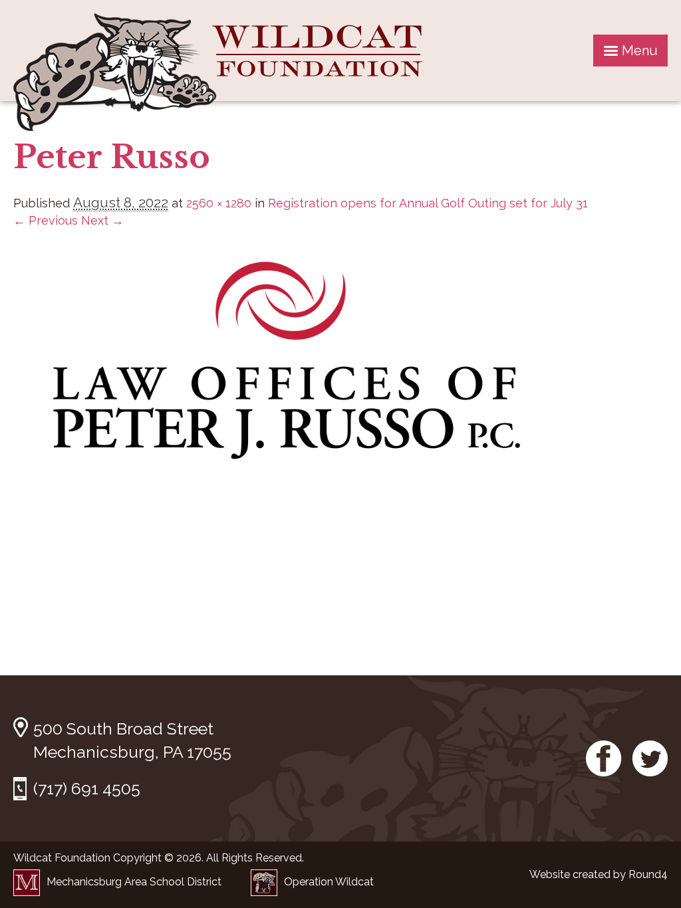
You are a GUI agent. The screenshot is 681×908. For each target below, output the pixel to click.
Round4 (648, 874)
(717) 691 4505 (86, 788)
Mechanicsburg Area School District (134, 881)
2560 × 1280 (218, 203)
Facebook (604, 758)
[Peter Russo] (279, 491)
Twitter (650, 758)
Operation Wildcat (329, 881)
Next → (102, 220)
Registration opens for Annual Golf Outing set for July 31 (428, 203)
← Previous (45, 220)
